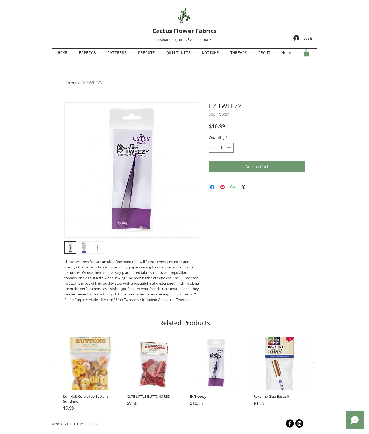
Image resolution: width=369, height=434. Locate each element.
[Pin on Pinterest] (222, 187)
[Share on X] (243, 187)
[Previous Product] (55, 363)
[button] (307, 52)
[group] (184, 374)
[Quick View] (89, 363)
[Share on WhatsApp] (233, 187)
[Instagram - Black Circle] (299, 423)
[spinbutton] (221, 147)
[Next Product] (313, 363)
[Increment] (229, 147)
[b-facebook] (290, 423)
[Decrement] (213, 147)
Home (70, 83)
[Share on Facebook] (212, 187)
